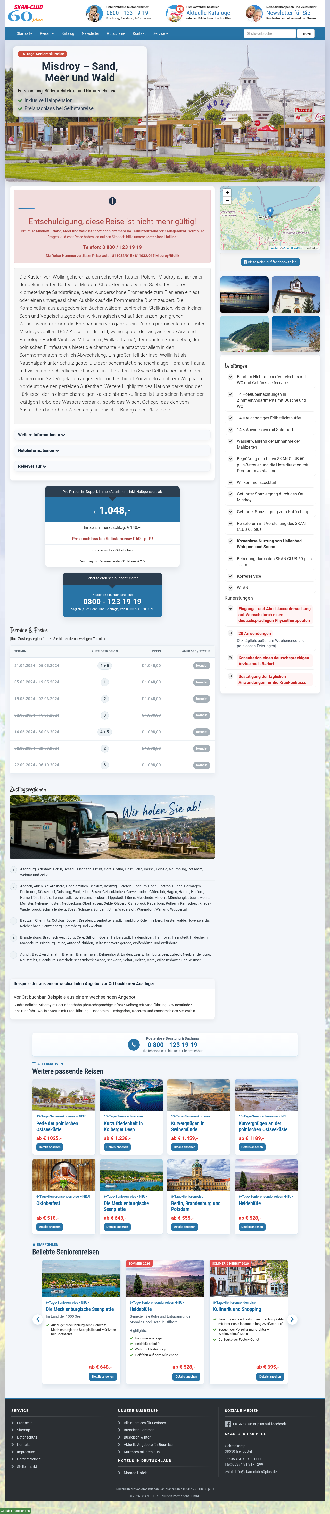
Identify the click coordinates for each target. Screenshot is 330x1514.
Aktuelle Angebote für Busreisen (149, 1445)
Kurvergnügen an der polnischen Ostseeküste (263, 1126)
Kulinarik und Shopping (237, 1309)
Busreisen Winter (137, 1437)
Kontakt (23, 1445)
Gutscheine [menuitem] (116, 33)
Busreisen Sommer (139, 1430)
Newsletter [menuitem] (90, 33)
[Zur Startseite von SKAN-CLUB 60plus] (45, 13)
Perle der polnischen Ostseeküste (57, 1126)
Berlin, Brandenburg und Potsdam (196, 1206)
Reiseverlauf (30, 466)
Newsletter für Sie (288, 12)
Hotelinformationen (36, 450)
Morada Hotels (135, 1473)
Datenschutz (27, 1437)
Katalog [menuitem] (68, 33)
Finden (305, 33)
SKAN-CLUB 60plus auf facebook (259, 1424)
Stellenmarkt (27, 1467)
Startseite (24, 1423)
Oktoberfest (48, 1203)
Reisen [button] (45, 33)
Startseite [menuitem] (24, 33)
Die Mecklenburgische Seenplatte (126, 1206)
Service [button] (159, 33)
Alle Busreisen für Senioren (145, 1423)
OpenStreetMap (293, 248)
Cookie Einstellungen (15, 1511)
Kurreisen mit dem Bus (142, 1452)
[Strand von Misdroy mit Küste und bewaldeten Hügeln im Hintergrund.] (244, 334)
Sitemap (23, 1430)
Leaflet (274, 248)
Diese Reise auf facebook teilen (272, 262)
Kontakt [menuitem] (139, 33)
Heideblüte (250, 1203)
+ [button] (227, 192)
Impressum (26, 1452)
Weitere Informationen (39, 434)
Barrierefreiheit (29, 1459)
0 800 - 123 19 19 (172, 1044)
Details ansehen (50, 1147)
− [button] (227, 200)
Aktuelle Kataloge (208, 12)
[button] (37, 1319)
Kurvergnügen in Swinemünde (188, 1126)
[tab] (112, 435)
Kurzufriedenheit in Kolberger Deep (123, 1126)
